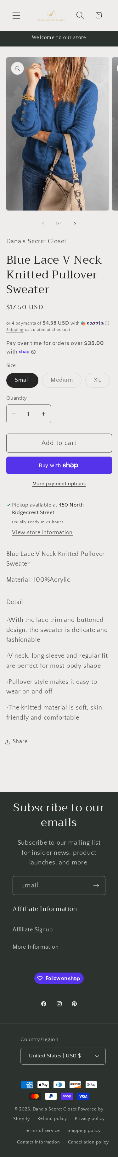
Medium (66, 382)
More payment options (59, 483)
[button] (16, 15)
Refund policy (52, 1118)
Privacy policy (90, 1118)
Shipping (15, 329)
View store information (42, 532)
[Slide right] (75, 224)
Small (22, 380)
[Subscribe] (96, 885)
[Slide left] (43, 224)
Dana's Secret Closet (55, 1109)
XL (102, 382)
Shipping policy (84, 1130)
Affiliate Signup (33, 930)
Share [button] (20, 741)
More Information (36, 947)
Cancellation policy (88, 1142)
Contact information (38, 1142)
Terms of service (42, 1130)
